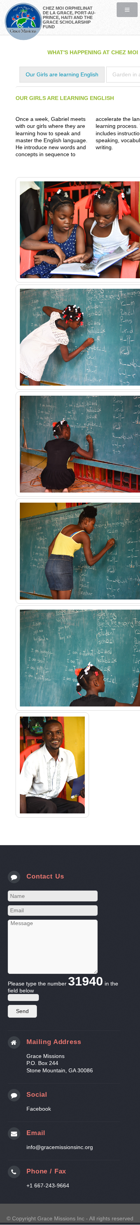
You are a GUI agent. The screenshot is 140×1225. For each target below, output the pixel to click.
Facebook (38, 1109)
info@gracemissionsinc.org (59, 1147)
